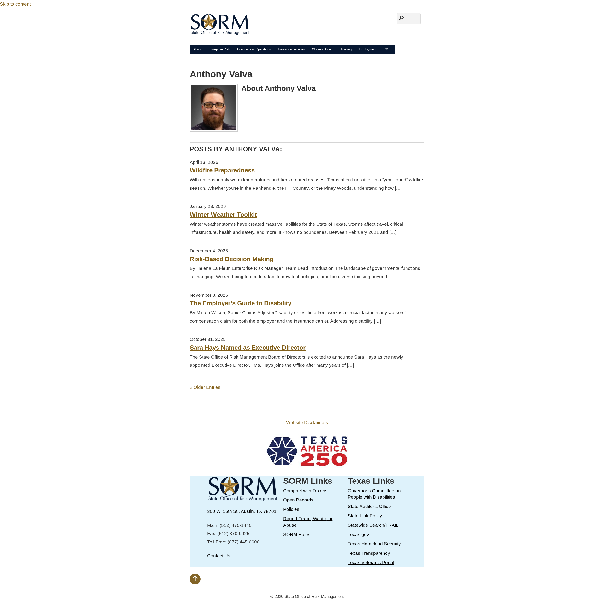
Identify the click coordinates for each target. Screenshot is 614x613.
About (197, 49)
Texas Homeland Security (374, 543)
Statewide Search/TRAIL (373, 525)
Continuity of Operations (254, 49)
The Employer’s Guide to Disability (240, 303)
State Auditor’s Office (369, 506)
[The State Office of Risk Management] (220, 32)
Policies (291, 509)
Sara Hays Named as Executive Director (248, 347)
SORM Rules (296, 534)
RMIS (387, 49)
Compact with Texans (305, 490)
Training (346, 49)
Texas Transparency (369, 553)
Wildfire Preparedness (222, 170)
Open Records (298, 499)
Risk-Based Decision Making (232, 259)
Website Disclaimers (307, 422)
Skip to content (15, 3)
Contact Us (218, 555)
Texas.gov (358, 534)
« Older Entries (205, 387)
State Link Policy (365, 515)
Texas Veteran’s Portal (371, 562)
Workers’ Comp (322, 49)
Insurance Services (291, 49)
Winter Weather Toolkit (223, 214)
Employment (367, 49)
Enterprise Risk (219, 49)
